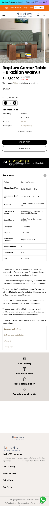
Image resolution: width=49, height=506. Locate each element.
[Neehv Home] (24, 14)
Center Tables (26, 126)
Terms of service (37, 503)
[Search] (38, 14)
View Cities (39, 8)
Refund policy (10, 503)
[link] (24, 448)
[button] (4, 14)
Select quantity (10, 98)
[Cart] (43, 14)
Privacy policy (23, 503)
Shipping (16, 83)
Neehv (23, 122)
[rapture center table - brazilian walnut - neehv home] (22, 40)
